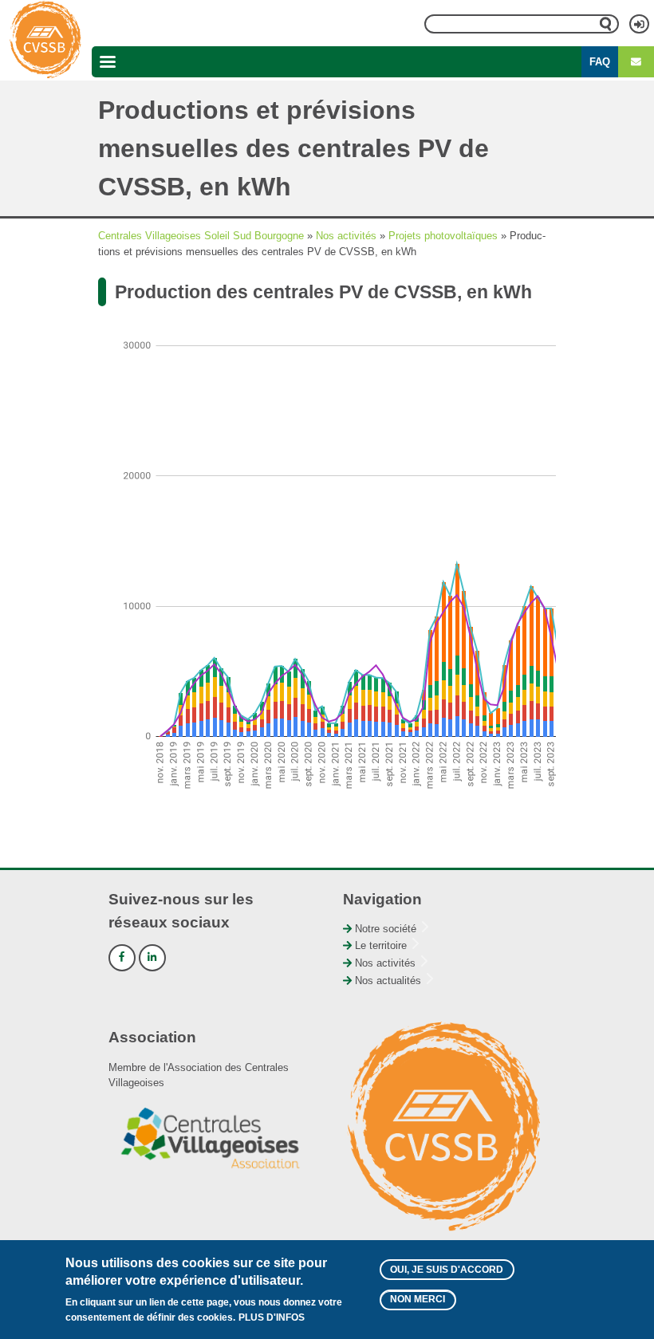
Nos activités (346, 236)
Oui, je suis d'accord (446, 1269)
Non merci (417, 1299)
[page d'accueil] (45, 40)
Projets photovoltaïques (443, 236)
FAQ (599, 62)
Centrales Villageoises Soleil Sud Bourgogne (201, 236)
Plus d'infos (271, 1317)
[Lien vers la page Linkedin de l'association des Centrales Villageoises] (152, 957)
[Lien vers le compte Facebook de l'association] (122, 957)
